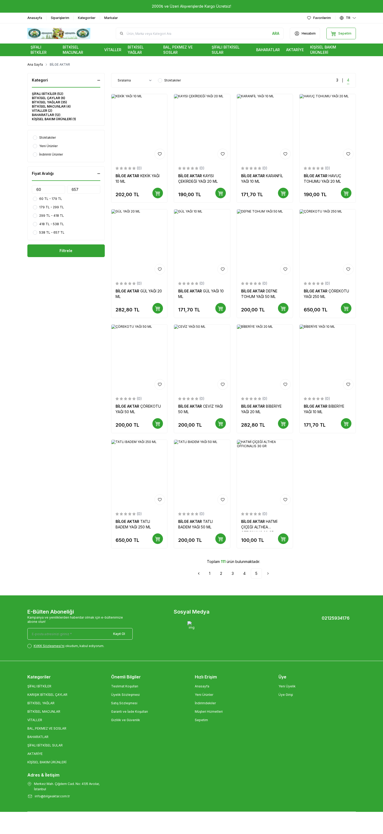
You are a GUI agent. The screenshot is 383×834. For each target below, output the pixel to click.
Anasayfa (202, 686)
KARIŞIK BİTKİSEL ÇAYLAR (47, 695)
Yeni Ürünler (204, 695)
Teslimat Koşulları (124, 686)
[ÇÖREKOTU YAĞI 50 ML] (139, 358)
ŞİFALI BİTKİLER (39, 686)
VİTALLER (34, 720)
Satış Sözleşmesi (124, 703)
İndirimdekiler (205, 703)
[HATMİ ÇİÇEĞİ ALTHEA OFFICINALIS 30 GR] (265, 473)
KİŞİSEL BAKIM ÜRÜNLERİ (46, 762)
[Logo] (59, 33)
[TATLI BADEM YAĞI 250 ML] (139, 473)
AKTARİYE (35, 754)
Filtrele (65, 250)
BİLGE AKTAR (128, 175)
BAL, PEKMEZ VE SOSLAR (46, 728)
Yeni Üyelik (287, 686)
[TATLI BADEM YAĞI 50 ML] (202, 473)
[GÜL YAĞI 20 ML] (139, 243)
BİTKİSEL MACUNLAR (43, 712)
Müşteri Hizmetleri (209, 712)
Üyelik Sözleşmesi (125, 695)
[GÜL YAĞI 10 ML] (202, 243)
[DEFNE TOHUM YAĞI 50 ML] (265, 243)
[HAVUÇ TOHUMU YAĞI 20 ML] (328, 127)
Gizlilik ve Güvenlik (125, 720)
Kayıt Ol (119, 634)
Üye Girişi (285, 695)
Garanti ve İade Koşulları (129, 712)
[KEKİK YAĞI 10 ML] (139, 127)
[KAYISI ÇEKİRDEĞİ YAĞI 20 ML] (202, 127)
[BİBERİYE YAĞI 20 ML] (265, 358)
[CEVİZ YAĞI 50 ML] (202, 358)
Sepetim (201, 720)
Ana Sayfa (35, 64)
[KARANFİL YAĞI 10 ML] (265, 127)
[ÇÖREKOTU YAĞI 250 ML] (328, 243)
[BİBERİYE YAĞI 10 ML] (328, 358)
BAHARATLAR (37, 737)
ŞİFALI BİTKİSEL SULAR (45, 745)
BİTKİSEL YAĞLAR (40, 703)
